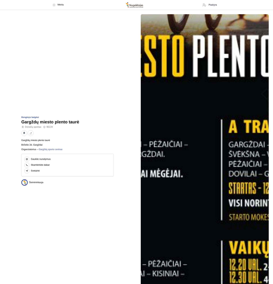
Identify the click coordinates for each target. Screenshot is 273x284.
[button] (24, 133)
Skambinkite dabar (40, 165)
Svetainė (35, 171)
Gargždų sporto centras (51, 149)
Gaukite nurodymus (41, 159)
